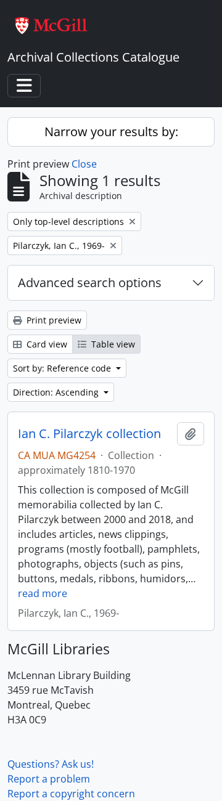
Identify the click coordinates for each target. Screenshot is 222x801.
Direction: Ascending (57, 392)
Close (84, 164)
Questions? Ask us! (50, 764)
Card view (45, 344)
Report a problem (48, 779)
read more (42, 593)
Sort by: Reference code (63, 368)
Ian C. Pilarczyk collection (89, 433)
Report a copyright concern (71, 793)
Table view (112, 344)
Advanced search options (90, 282)
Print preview (52, 320)
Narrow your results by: (111, 131)
